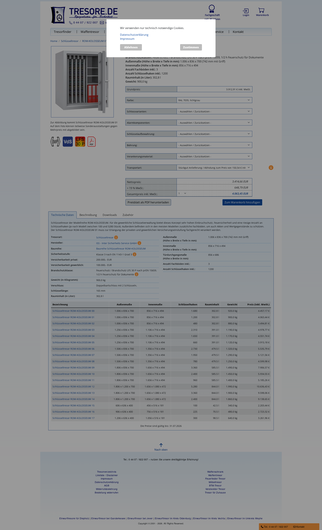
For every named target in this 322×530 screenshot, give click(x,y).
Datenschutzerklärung (134, 35)
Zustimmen (191, 47)
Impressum (127, 39)
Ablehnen (131, 47)
